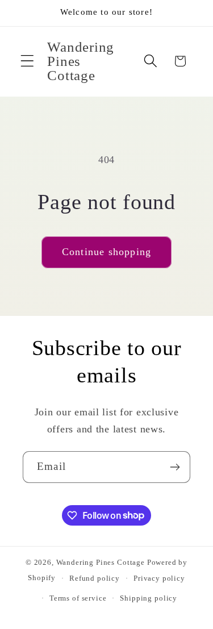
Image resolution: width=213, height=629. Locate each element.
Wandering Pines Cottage (100, 562)
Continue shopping (106, 251)
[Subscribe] (175, 467)
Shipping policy (148, 598)
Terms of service (77, 598)
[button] (27, 61)
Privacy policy (159, 578)
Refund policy (94, 578)
